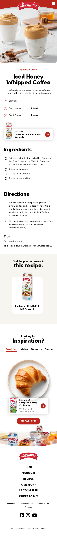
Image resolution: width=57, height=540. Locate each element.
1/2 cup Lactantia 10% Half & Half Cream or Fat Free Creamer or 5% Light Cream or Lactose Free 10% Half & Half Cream (30, 161)
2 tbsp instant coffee (19, 174)
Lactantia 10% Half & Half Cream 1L (28, 134)
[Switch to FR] (28, 507)
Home (28, 467)
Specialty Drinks (28, 70)
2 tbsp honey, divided (19, 178)
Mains (24, 349)
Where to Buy (28, 496)
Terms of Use (43, 504)
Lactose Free (28, 490)
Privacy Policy (26, 504)
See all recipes (28, 421)
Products (28, 473)
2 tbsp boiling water (19, 169)
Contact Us (10, 504)
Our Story (28, 485)
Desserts (36, 349)
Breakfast (11, 349)
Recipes (28, 479)
